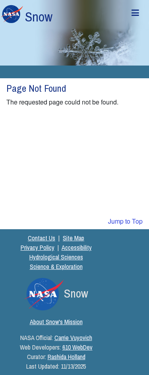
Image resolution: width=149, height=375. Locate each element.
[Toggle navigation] (135, 14)
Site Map (73, 238)
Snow (38, 17)
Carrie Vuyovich (73, 337)
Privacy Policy (37, 247)
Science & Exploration (56, 266)
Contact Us (41, 238)
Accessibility (77, 247)
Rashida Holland (66, 356)
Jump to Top (125, 221)
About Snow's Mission (56, 321)
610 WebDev (77, 347)
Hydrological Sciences (56, 257)
